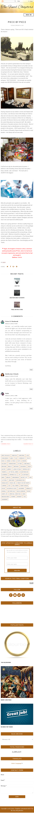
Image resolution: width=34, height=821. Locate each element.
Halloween (15, 485)
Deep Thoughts (6, 455)
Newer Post (6, 443)
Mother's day (11, 491)
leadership (5, 499)
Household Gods (11, 488)
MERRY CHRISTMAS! (6, 700)
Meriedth (28, 488)
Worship (19, 496)
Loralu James (10, 808)
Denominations (20, 480)
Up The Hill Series (13, 471)
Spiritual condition (15, 494)
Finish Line (12, 482)
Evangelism (5, 482)
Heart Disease (24, 485)
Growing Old (13, 474)
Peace (14, 460)
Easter (3, 469)
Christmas (21, 455)
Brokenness (15, 477)
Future (20, 463)
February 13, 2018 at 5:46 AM (11, 323)
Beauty (10, 466)
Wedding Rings (5, 496)
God (9, 485)
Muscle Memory (21, 491)
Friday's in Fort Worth (23, 482)
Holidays (4, 463)
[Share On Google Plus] (13, 266)
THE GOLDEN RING (6, 662)
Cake (30, 477)
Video (24, 494)
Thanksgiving (12, 463)
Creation (14, 455)
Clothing (4, 480)
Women (13, 496)
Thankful (4, 471)
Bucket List (24, 477)
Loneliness (27, 463)
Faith (18, 460)
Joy (19, 474)
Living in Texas (17, 469)
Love (27, 455)
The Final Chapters (17, 7)
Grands (9, 469)
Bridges (8, 477)
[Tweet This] (7, 266)
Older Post (28, 443)
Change (8, 460)
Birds (3, 477)
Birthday (16, 466)
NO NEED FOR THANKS (7, 727)
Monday (4, 491)
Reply (31, 369)
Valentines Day (24, 471)
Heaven (24, 460)
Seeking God (26, 469)
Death (29, 466)
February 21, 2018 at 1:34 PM (11, 395)
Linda (7, 393)
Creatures (11, 480)
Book (3, 460)
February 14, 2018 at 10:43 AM (11, 376)
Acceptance (25, 474)
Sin (16, 458)
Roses (28, 491)
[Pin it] (16, 266)
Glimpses (4, 485)
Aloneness (4, 474)
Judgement (21, 488)
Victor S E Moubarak (11, 321)
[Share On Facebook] (10, 266)
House (3, 488)
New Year (4, 466)
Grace (11, 458)
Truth (28, 458)
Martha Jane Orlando (11, 374)
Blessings (23, 466)
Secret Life (5, 494)
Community (22, 458)
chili (24, 496)
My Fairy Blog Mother (17, 810)
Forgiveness (5, 458)
